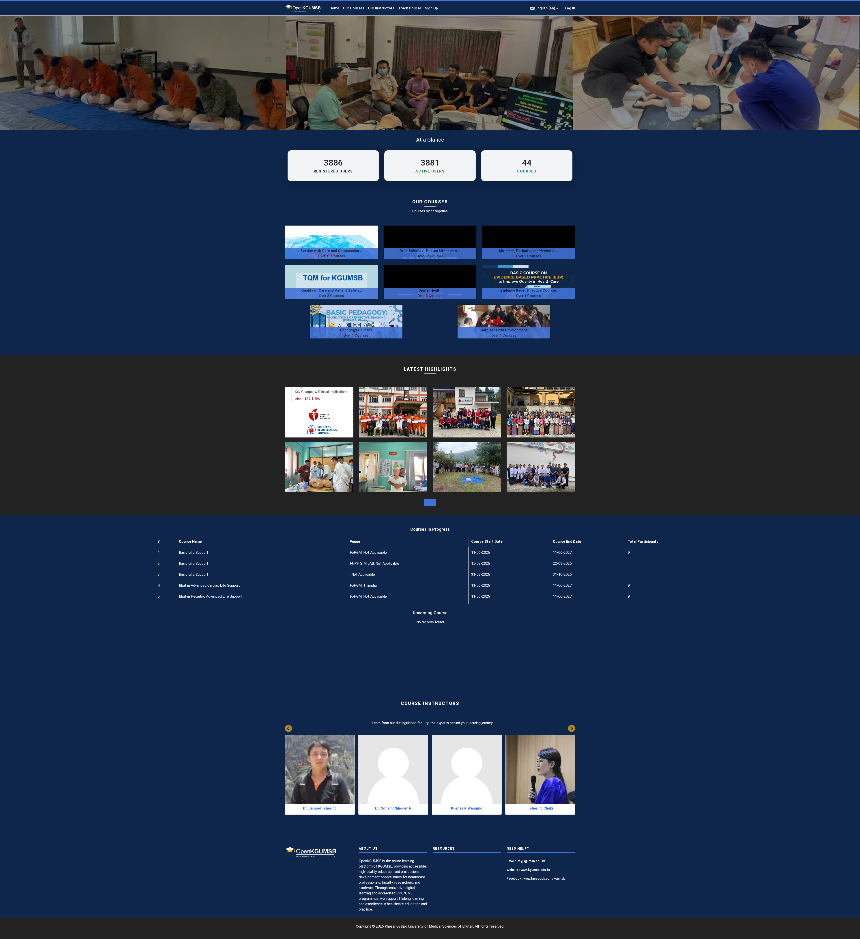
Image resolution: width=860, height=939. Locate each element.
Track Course (409, 8)
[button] (544, 8)
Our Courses (353, 8)
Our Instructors (381, 8)
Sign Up (431, 8)
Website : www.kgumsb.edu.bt (528, 870)
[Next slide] (571, 728)
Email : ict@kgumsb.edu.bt (526, 861)
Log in (570, 8)
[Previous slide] (288, 728)
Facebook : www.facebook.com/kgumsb (536, 878)
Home (334, 8)
